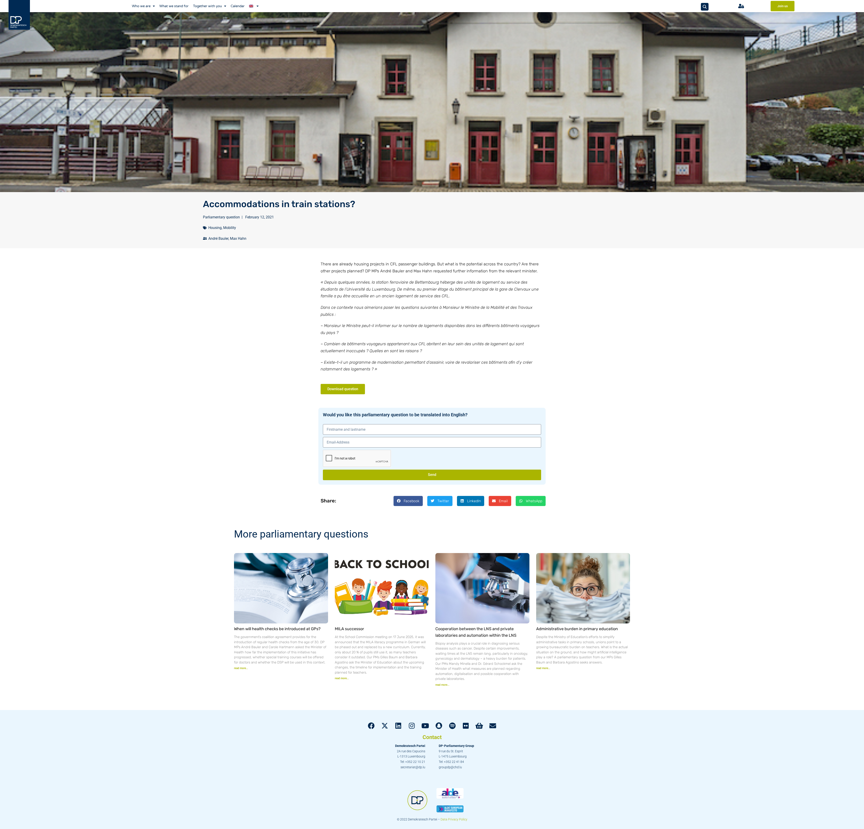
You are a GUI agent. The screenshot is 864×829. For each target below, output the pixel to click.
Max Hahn (238, 238)
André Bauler (218, 238)
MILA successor (349, 628)
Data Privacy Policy (454, 819)
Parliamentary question (221, 217)
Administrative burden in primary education (577, 628)
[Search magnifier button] (705, 7)
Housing (215, 228)
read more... (241, 668)
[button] (408, 501)
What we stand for (174, 6)
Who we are (141, 6)
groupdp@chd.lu (450, 767)
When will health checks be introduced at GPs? (277, 628)
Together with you (207, 6)
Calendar (238, 6)
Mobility (229, 228)
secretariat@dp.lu (412, 767)
